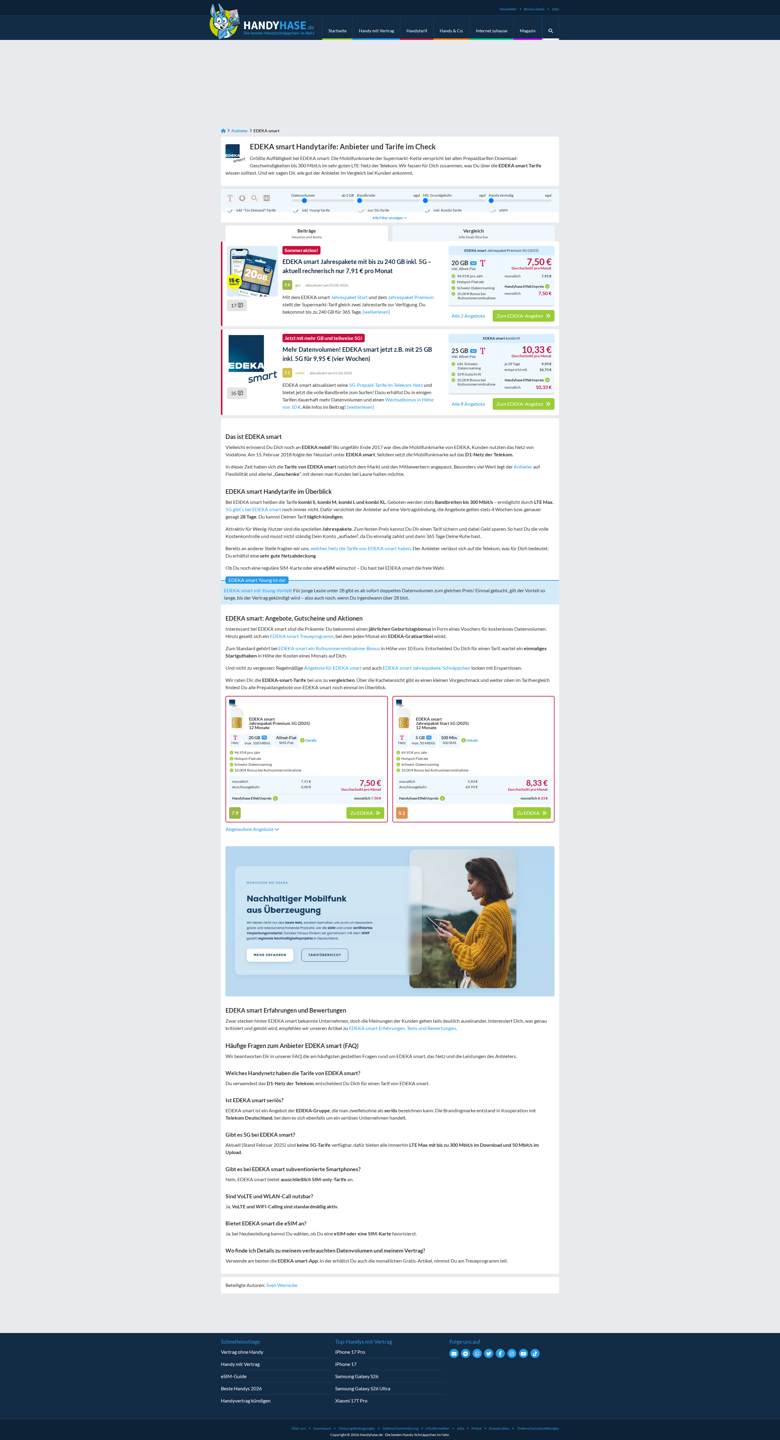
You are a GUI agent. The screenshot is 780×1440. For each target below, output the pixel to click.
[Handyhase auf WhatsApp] (477, 1353)
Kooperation (499, 1428)
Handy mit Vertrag (376, 30)
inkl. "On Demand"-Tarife (256, 210)
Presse (476, 1428)
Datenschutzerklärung (400, 1428)
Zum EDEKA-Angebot (520, 316)
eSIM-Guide (233, 1376)
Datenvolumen (322, 195)
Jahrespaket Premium (411, 297)
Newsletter (508, 9)
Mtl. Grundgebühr (454, 195)
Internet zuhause (491, 30)
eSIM (503, 210)
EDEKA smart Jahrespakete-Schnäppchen (426, 668)
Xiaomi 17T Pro (351, 1400)
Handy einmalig (520, 195)
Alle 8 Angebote (468, 403)
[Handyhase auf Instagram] (511, 1353)
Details (311, 740)
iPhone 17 (345, 1364)
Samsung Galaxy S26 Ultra (362, 1388)
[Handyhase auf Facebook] (500, 1353)
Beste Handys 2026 (241, 1388)
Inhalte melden (437, 1428)
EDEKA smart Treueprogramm (302, 636)
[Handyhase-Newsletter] (454, 1353)
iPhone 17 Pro (350, 1352)
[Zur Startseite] (223, 130)
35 (233, 393)
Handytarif (416, 30)
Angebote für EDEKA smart (333, 668)
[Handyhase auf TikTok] (535, 1353)
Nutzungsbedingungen (357, 1428)
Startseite (337, 30)
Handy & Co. (451, 30)
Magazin (528, 30)
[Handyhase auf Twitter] (488, 1353)
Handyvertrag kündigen (246, 1400)
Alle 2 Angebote (468, 315)
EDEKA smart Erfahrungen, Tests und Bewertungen (402, 1028)
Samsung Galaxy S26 (356, 1376)
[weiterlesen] (376, 312)
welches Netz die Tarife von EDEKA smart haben (360, 548)
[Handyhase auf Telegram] (465, 1353)
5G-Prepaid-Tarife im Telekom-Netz (386, 385)
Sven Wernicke (281, 1285)
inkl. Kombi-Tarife (448, 210)
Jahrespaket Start (349, 297)
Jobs (555, 9)
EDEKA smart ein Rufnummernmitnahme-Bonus (329, 648)
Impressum (322, 1428)
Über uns (298, 1428)
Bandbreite (388, 195)
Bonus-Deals (534, 9)
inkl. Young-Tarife (316, 210)
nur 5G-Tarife (378, 210)
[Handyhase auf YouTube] (523, 1353)
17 (233, 305)
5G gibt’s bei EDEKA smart (253, 509)
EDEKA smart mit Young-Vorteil (257, 590)
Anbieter (239, 130)
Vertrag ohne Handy (242, 1352)
